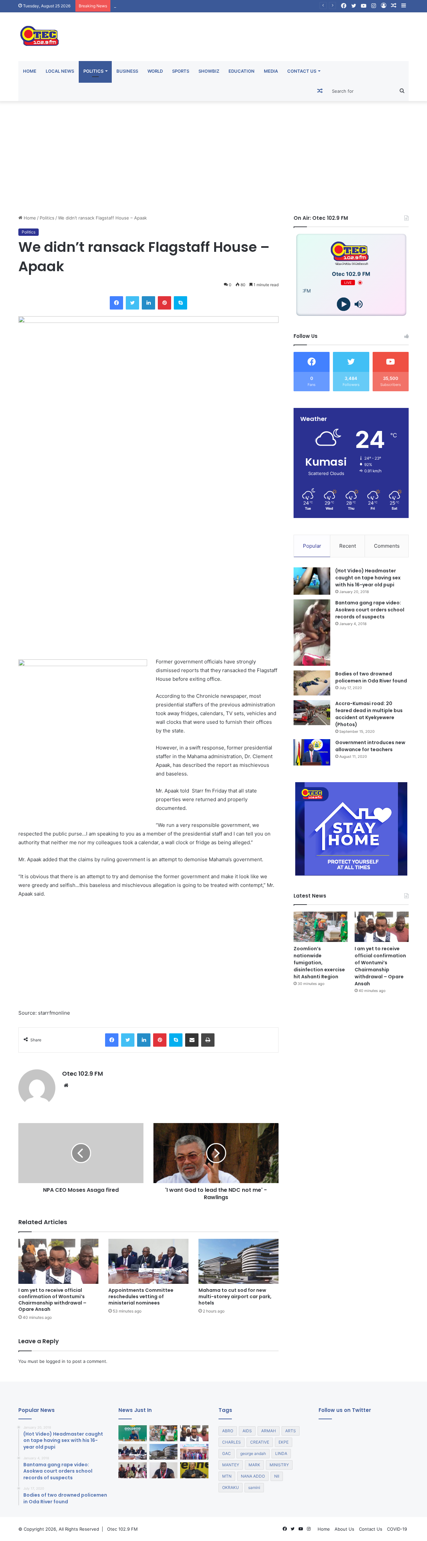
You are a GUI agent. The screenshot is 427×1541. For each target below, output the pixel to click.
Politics (93, 71)
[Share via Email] (191, 1040)
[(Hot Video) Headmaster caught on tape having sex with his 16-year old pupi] (312, 581)
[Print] (208, 1040)
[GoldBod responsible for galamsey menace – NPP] (163, 1470)
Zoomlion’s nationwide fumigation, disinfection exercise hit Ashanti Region (319, 962)
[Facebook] (116, 303)
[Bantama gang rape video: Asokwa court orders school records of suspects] (312, 632)
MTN (227, 1476)
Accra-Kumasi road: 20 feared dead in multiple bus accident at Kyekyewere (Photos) (369, 714)
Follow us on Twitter (345, 1410)
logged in (55, 1361)
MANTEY (230, 1464)
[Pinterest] (164, 303)
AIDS (247, 1430)
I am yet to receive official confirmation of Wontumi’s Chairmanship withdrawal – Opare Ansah (52, 1300)
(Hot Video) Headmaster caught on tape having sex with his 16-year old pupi (368, 577)
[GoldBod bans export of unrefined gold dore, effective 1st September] (132, 1433)
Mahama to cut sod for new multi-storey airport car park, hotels (180, 5)
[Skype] (180, 303)
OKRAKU (230, 1487)
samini (254, 1487)
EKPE (284, 1442)
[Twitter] (132, 303)
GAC (226, 1453)
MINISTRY (279, 1464)
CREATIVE (259, 1442)
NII (276, 1476)
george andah (253, 1453)
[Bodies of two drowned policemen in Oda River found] (312, 682)
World (155, 71)
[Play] (343, 304)
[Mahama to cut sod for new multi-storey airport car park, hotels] (238, 1261)
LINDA (281, 1453)
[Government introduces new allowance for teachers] (312, 752)
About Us (344, 1529)
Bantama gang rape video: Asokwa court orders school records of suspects (369, 609)
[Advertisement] (213, 157)
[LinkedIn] (148, 303)
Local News (60, 71)
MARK (254, 1464)
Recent (347, 546)
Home (29, 71)
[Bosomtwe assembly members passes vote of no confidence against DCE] (132, 1470)
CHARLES (231, 1442)
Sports (180, 71)
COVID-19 (397, 1529)
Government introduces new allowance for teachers (370, 746)
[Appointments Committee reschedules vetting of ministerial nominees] (148, 1261)
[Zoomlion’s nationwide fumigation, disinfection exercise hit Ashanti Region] (321, 927)
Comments (387, 546)
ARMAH (268, 1430)
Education (242, 71)
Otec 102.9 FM (82, 1073)
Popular (312, 546)
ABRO (227, 1430)
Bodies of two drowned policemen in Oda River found (371, 677)
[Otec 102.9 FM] (80, 36)
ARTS (290, 1430)
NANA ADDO (253, 1476)
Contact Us (301, 71)
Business (127, 71)
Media (271, 71)
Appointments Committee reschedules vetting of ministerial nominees (140, 1296)
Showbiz (208, 71)
